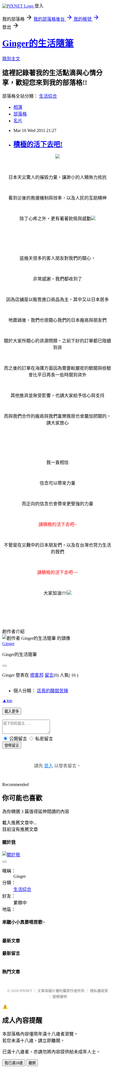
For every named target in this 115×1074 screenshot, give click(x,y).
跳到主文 (11, 58)
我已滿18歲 (13, 1063)
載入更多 (11, 711)
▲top (7, 700)
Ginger (8, 643)
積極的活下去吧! (38, 144)
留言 (49, 675)
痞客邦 (37, 675)
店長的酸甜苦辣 (52, 690)
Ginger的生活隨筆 (38, 43)
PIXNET (26, 991)
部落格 (20, 114)
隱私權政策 (99, 991)
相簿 (17, 107)
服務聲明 (59, 996)
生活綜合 (48, 96)
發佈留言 (11, 745)
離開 (32, 1063)
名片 (17, 120)
